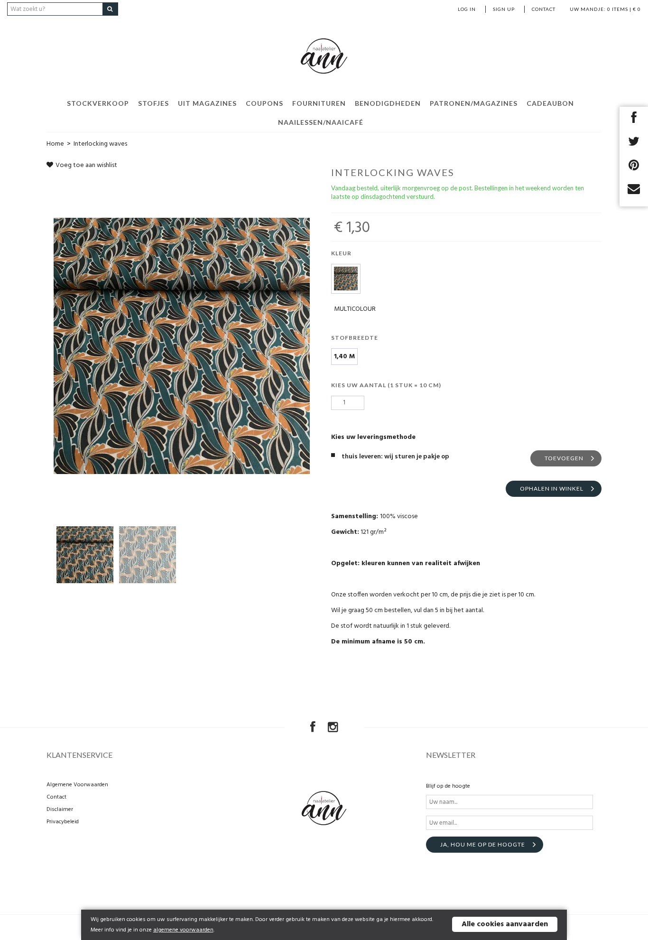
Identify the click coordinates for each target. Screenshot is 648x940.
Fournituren (319, 103)
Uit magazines (207, 103)
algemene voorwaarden (183, 930)
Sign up (504, 9)
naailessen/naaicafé (320, 122)
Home (55, 144)
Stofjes (153, 103)
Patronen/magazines (474, 103)
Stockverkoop (98, 103)
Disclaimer (59, 809)
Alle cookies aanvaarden (505, 924)
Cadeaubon (550, 103)
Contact (543, 9)
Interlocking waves (100, 144)
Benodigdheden (388, 103)
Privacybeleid (62, 822)
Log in (467, 9)
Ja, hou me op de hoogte (482, 844)
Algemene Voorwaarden (77, 785)
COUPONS (264, 103)
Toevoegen (564, 458)
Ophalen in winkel (551, 488)
